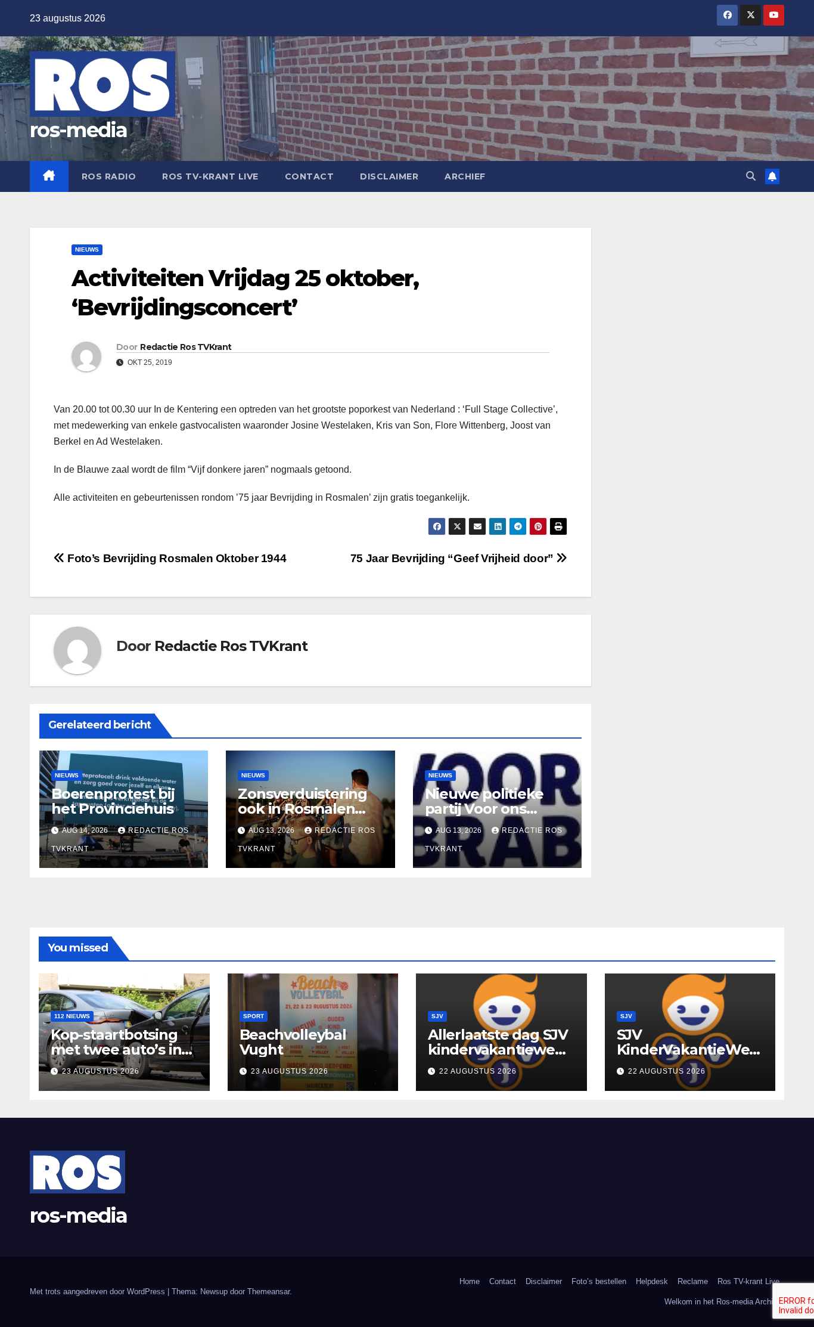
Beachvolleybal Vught (293, 1042)
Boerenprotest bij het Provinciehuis (113, 801)
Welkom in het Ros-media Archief (721, 1301)
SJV (437, 1016)
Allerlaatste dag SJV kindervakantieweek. (500, 1049)
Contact (309, 176)
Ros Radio (109, 176)
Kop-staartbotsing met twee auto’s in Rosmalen (116, 1049)
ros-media (79, 129)
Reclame (693, 1281)
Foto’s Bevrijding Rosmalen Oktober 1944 (175, 558)
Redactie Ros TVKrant (185, 347)
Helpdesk (652, 1281)
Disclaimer (389, 176)
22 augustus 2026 (478, 1071)
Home (469, 1281)
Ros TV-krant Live (210, 176)
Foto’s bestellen (598, 1281)
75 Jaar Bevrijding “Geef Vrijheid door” (453, 558)
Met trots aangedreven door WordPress (98, 1291)
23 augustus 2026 (100, 1071)
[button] (751, 176)
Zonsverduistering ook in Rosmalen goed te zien (302, 808)
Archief (465, 176)
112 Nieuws (72, 1016)
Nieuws (87, 249)
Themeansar (268, 1291)
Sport (253, 1016)
